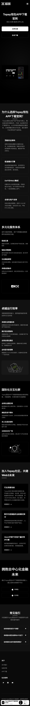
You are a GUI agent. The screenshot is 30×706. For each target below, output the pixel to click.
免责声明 (4, 668)
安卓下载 (15, 35)
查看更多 (7, 504)
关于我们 (4, 665)
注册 (20, 702)
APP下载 (4, 671)
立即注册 (15, 29)
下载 (24, 702)
